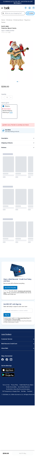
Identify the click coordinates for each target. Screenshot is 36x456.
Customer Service (6, 335)
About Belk (4, 344)
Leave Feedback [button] (6, 330)
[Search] (3, 11)
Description (4, 135)
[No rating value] (5, 31)
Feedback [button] (29, 387)
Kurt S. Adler (5, 24)
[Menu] (2, 6)
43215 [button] (11, 109)
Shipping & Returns (7, 139)
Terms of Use (5, 381)
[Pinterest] (7, 355)
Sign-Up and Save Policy (23, 314)
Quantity (3, 91)
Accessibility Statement (23, 383)
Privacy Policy (13, 381)
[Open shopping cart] (32, 6)
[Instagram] (11, 355)
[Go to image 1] (16, 78)
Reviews (3, 144)
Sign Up (7, 311)
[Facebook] (2, 355)
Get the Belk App (6, 362)
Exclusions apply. (16, 315)
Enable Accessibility (11, 383)
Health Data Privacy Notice (26, 381)
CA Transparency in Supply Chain (10, 387)
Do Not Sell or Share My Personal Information (17, 385)
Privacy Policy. (8, 315)
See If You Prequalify (10, 283)
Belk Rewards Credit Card (9, 340)
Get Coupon (24, 1)
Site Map (23, 387)
